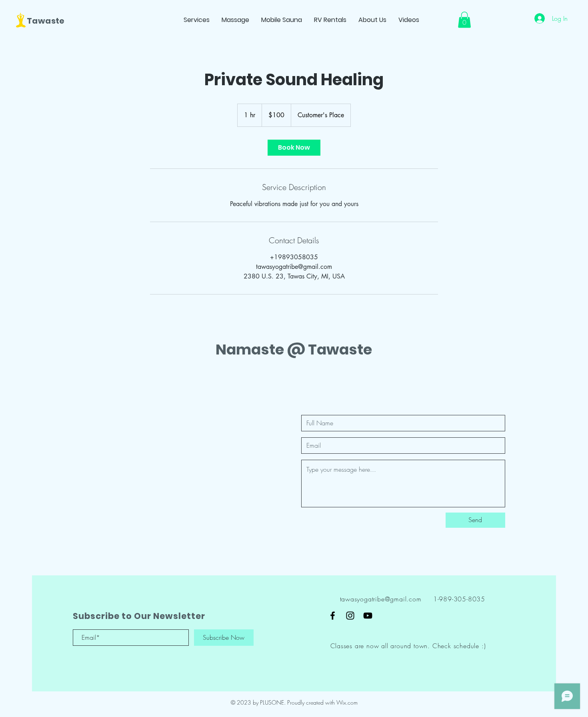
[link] (294, 148)
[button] (464, 20)
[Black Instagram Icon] (350, 615)
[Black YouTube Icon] (367, 615)
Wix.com (347, 702)
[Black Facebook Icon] (332, 615)
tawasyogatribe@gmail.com (381, 599)
